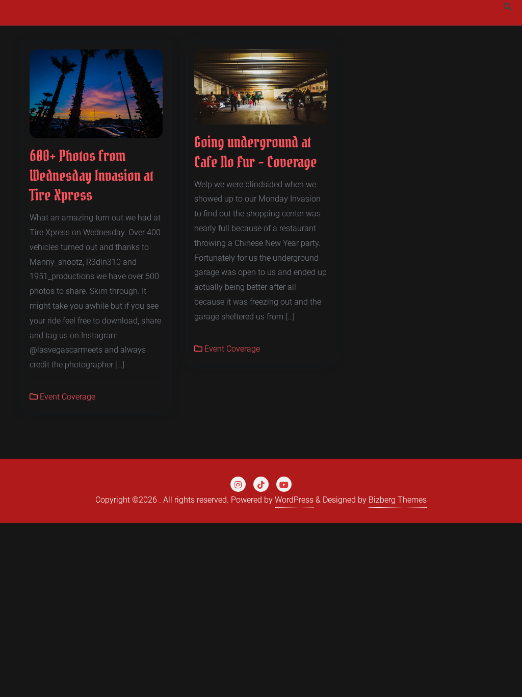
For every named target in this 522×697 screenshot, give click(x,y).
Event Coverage (66, 397)
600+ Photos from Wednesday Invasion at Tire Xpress (91, 175)
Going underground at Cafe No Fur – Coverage (255, 151)
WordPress (294, 500)
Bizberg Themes (398, 500)
